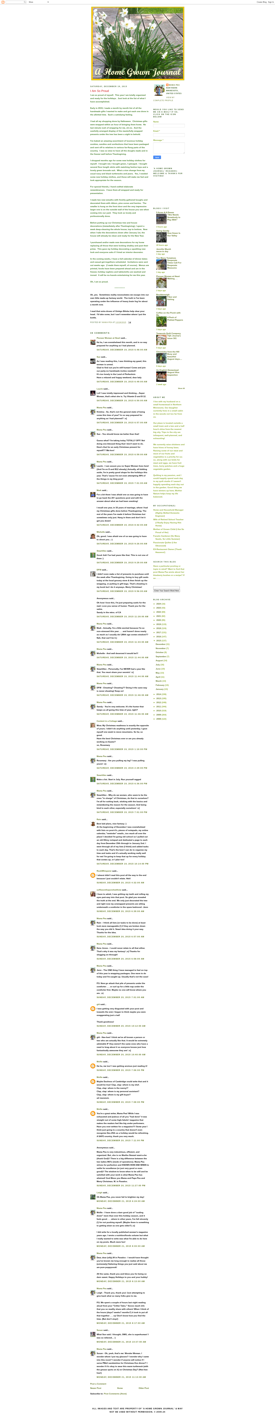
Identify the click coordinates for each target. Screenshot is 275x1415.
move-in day (162, 251)
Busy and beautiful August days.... (174, 356)
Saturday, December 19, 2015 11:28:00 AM (123, 616)
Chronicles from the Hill (167, 352)
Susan (100, 1330)
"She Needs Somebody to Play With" (173, 217)
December (161, 644)
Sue (98, 357)
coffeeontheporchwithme (109, 890)
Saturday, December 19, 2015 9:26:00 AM (122, 544)
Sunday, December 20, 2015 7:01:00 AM (120, 997)
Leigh (99, 1192)
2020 (159, 620)
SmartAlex (102, 551)
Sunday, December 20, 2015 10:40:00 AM (121, 1054)
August (159, 660)
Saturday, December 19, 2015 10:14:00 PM (123, 864)
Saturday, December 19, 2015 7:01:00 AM (122, 483)
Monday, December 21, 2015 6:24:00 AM (121, 1201)
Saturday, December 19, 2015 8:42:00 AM (122, 525)
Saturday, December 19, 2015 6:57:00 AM (122, 422)
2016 (159, 636)
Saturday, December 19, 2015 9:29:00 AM (122, 562)
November (161, 648)
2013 (159, 698)
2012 (159, 702)
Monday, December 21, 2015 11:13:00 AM (121, 1377)
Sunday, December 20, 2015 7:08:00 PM (120, 1102)
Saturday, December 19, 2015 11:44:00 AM (123, 657)
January (160, 689)
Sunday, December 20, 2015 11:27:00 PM (121, 1185)
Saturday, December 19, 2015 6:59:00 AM (122, 454)
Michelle (101, 532)
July (158, 664)
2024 (159, 604)
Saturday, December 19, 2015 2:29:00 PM (122, 768)
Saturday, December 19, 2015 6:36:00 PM (122, 783)
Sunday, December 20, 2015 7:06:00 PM (120, 1070)
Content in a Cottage (107, 721)
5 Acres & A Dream (165, 212)
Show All (181, 388)
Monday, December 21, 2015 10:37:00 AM (121, 1342)
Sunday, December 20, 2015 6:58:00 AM (120, 959)
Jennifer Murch (163, 249)
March (159, 681)
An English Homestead (167, 370)
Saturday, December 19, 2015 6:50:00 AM (122, 400)
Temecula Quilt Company (168, 333)
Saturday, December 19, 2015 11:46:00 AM (123, 695)
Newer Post (95, 1388)
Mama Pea (102, 407)
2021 (159, 616)
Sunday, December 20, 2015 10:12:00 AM (121, 1026)
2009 (159, 715)
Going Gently (162, 231)
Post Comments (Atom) (115, 1394)
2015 (159, 640)
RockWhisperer (104, 871)
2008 (159, 719)
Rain (99, 819)
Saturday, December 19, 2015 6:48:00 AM (122, 350)
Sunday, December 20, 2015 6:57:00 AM (120, 936)
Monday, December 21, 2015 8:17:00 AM (121, 1323)
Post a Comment (98, 1384)
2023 (159, 608)
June (158, 669)
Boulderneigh (163, 294)
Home (120, 1388)
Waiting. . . (172, 279)
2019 (159, 624)
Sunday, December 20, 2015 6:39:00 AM (120, 911)
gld (98, 1004)
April (158, 677)
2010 (159, 710)
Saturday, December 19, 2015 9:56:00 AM (122, 591)
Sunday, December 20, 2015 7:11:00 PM (120, 1140)
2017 (159, 632)
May (158, 673)
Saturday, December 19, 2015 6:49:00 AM (122, 381)
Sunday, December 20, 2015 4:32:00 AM (120, 882)
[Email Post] (129, 322)
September (161, 656)
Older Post (144, 1388)
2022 (159, 612)
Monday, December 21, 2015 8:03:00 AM (121, 1246)
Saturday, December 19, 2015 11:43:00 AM (123, 642)
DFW (99, 570)
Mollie (100, 1061)
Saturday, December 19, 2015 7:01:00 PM (122, 812)
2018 (159, 628)
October (160, 652)
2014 (159, 694)
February (160, 685)
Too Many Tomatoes (166, 258)
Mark (99, 490)
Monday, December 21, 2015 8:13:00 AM (121, 1281)
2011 (159, 706)
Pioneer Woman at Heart (108, 338)
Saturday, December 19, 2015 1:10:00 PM (122, 749)
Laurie (100, 389)
